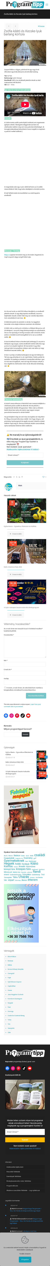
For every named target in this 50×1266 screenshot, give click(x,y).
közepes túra (23, 869)
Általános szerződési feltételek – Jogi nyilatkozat (23, 1190)
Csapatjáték (9, 858)
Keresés (25, 734)
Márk (20, 485)
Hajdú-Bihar (11, 986)
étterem (33, 880)
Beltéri (23, 856)
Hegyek (9, 863)
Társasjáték (8, 877)
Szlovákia (26, 874)
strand (6, 874)
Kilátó (34, 863)
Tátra (15, 877)
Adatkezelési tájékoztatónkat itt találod (22, 449)
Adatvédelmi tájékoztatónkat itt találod (25, 1148)
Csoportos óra (19, 858)
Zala (9, 1032)
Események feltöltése (14, 1176)
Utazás (23, 877)
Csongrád (11, 973)
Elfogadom (25, 1259)
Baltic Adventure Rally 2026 (13, 567)
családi (39, 855)
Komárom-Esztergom (15, 999)
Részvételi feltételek (13, 1172)
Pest (9, 1007)
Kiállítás (8, 866)
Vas (9, 1024)
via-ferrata (39, 877)
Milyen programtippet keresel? (18, 729)
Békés (10, 965)
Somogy (10, 1011)
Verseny (32, 877)
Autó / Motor (8, 856)
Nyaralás (23, 872)
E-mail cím (8, 669)
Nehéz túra (16, 872)
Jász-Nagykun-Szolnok (15, 994)
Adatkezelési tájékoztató (15, 1167)
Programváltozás (12, 1186)
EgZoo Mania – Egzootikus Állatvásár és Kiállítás (20, 526)
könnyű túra (9, 869)
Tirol (42, 874)
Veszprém (11, 1028)
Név (5, 660)
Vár (5, 880)
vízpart (11, 880)
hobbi (18, 864)
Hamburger (32, 861)
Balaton (17, 855)
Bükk (31, 856)
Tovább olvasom (25, 1254)
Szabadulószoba (15, 874)
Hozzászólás (9, 635)
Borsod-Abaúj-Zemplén (15, 969)
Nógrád (10, 1003)
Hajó (26, 861)
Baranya (10, 961)
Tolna (9, 1020)
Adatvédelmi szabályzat (25, 1250)
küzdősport (35, 869)
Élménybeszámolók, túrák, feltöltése (19, 1181)
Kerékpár (26, 864)
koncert (16, 867)
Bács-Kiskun (12, 956)
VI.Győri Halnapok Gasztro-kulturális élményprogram (21, 607)
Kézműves (30, 866)
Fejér (9, 978)
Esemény (28, 858)
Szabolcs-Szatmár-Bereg (16, 1015)
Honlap (6, 678)
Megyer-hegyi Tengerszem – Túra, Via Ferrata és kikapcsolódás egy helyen (26, 1221)
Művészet (8, 872)
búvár (27, 856)
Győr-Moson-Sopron (14, 982)
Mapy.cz (7, 255)
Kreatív (22, 866)
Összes (41, 26)
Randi (37, 872)
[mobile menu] (47, 5)
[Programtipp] (25, 4)
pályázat (29, 872)
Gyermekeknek (14, 860)
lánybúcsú (42, 869)
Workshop (18, 880)
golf (34, 858)
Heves (10, 990)
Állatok (24, 880)
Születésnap (36, 874)
